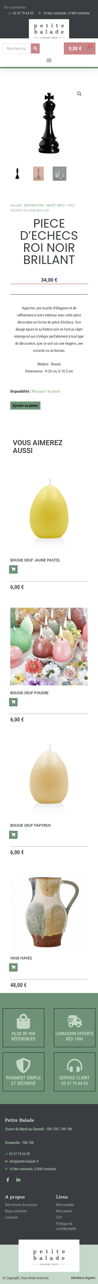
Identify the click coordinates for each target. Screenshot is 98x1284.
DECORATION (33, 205)
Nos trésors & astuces (21, 1204)
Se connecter (15, 7)
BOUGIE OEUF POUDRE (29, 693)
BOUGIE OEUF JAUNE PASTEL (35, 560)
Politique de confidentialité (66, 1226)
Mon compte (65, 1204)
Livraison (11, 1217)
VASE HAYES (21, 958)
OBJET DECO (55, 205)
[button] (49, 60)
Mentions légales (83, 1278)
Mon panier (64, 1211)
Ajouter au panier (25, 405)
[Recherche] (35, 48)
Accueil (15, 205)
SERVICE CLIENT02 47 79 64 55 (74, 1080)
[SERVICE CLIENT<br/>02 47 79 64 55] (74, 1065)
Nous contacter (16, 1211)
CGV (59, 1217)
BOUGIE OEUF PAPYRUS (30, 825)
